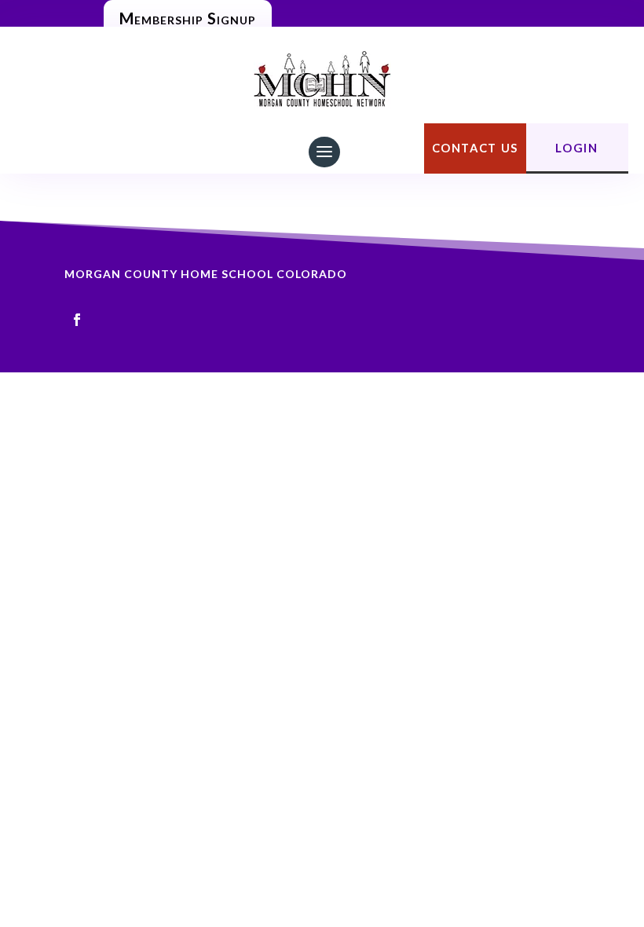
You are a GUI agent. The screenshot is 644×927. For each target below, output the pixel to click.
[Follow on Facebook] (77, 319)
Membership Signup (187, 18)
